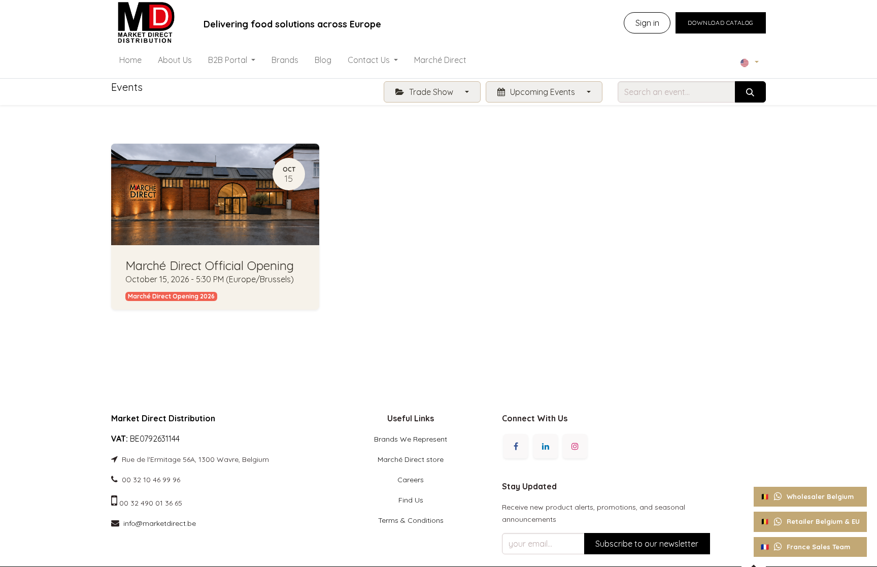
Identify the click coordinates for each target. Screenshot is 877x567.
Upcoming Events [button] (542, 92)
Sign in (647, 23)
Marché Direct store (411, 459)
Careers (410, 479)
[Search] (750, 92)
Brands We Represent (410, 439)
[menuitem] (130, 62)
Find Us (410, 500)
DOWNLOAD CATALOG (721, 22)
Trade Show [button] (431, 92)
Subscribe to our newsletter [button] (646, 544)
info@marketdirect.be (159, 523)
